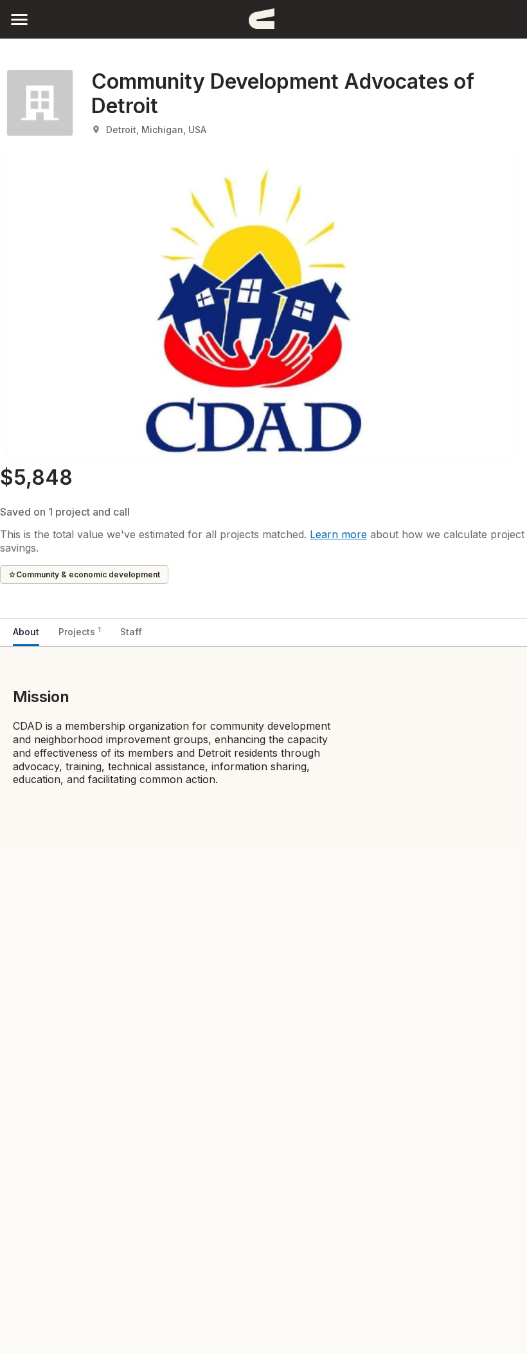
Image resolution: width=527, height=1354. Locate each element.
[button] (19, 19)
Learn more (338, 534)
